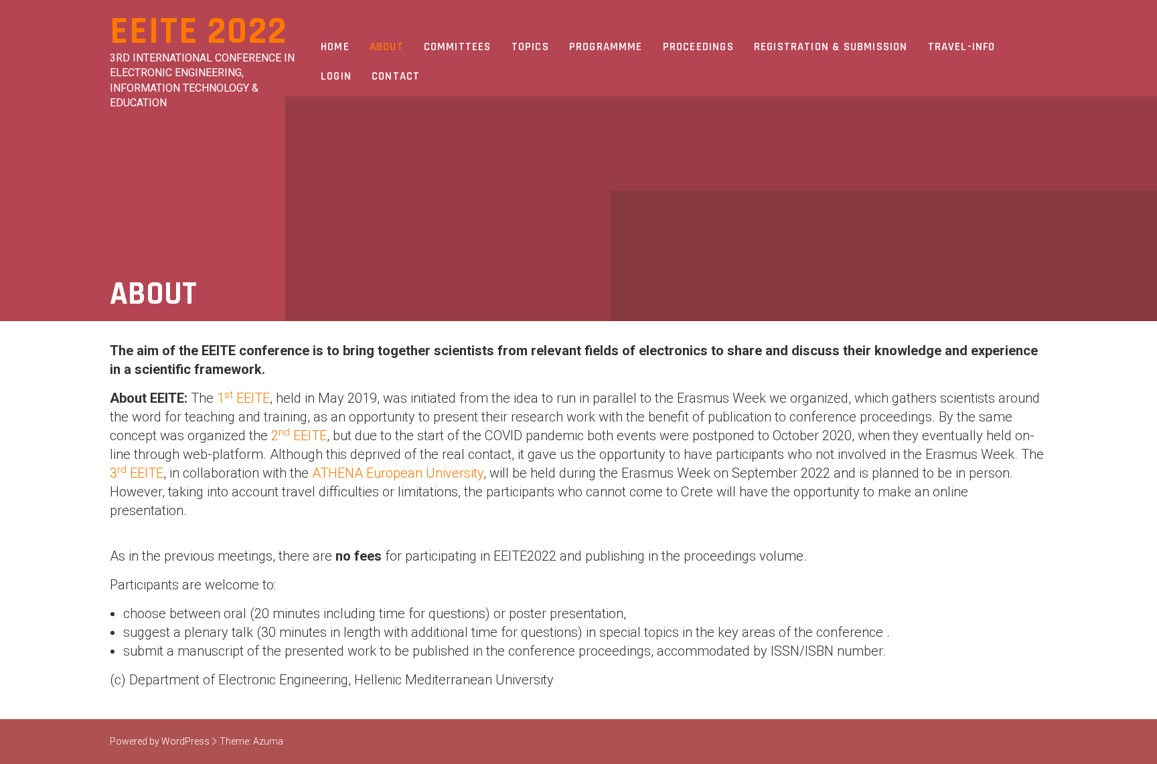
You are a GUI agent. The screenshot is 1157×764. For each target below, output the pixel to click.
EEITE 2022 (198, 32)
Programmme (606, 46)
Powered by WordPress (160, 741)
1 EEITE (243, 398)
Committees (457, 46)
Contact (396, 76)
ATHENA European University (397, 473)
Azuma (268, 741)
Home (335, 46)
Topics (530, 46)
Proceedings (698, 46)
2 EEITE (299, 435)
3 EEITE (136, 473)
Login (336, 76)
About (387, 46)
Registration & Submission (831, 46)
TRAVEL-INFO (962, 46)
